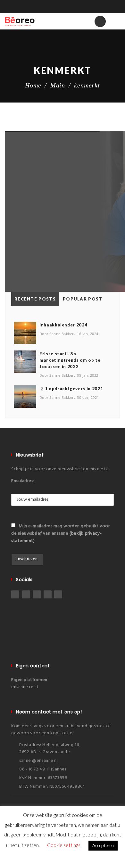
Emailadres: (22, 481)
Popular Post (83, 298)
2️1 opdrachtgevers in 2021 (71, 388)
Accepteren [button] (103, 845)
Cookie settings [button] (63, 845)
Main (57, 85)
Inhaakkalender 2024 (63, 324)
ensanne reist (24, 687)
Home (33, 85)
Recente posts (35, 298)
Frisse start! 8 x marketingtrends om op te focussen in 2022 (70, 360)
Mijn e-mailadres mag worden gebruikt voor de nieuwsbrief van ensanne (60, 534)
